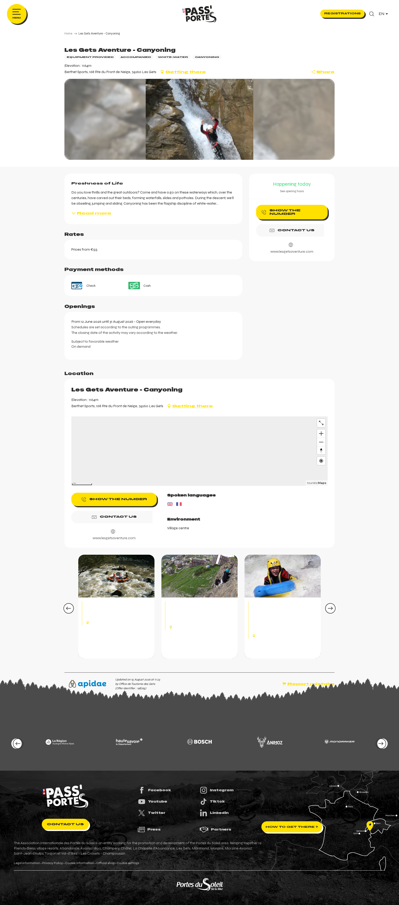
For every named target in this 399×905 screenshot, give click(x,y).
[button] (371, 14)
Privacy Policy (52, 863)
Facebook (159, 790)
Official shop (105, 863)
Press (154, 829)
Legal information (27, 863)
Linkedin (219, 813)
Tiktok (217, 801)
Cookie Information (79, 863)
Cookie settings (128, 863)
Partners (221, 829)
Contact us (65, 824)
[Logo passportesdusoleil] (65, 796)
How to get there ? (292, 826)
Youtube (157, 801)
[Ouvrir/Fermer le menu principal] (16, 14)
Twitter (156, 813)
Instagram (222, 790)
